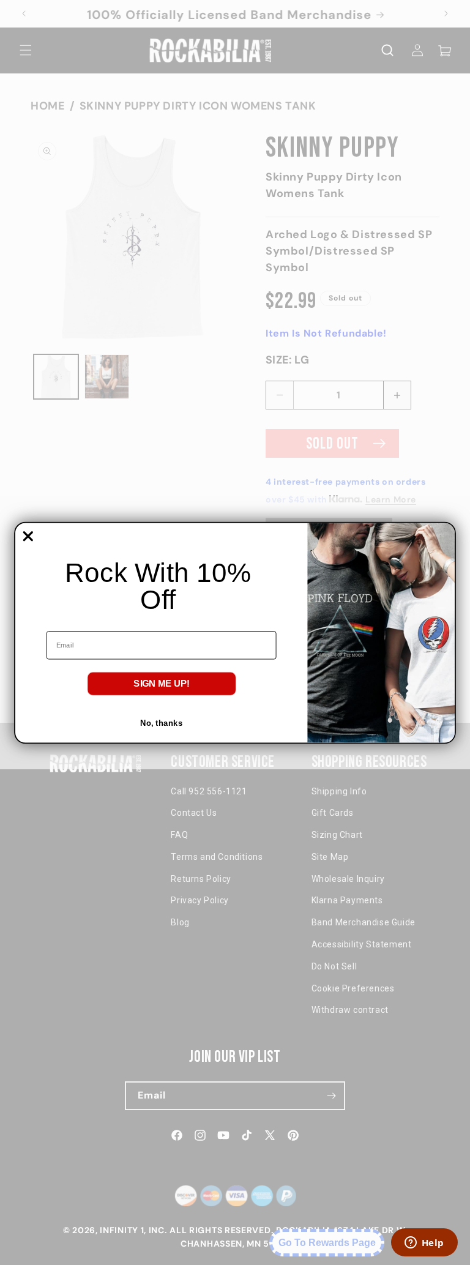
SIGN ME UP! (161, 683)
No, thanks (161, 722)
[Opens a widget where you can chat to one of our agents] (424, 1243)
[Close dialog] (28, 536)
